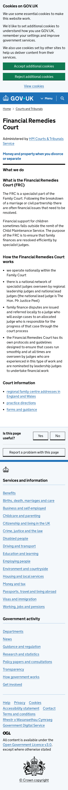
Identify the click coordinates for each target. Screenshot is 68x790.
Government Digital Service (24, 725)
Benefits (9, 493)
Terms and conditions (19, 714)
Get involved (12, 684)
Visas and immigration (19, 599)
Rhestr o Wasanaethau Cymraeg (27, 719)
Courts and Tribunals (29, 109)
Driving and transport (19, 546)
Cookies (35, 702)
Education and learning (20, 553)
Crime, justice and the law (23, 531)
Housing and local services (23, 576)
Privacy (19, 702)
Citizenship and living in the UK (26, 523)
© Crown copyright (34, 780)
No (60, 436)
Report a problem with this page (34, 452)
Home (7, 109)
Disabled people (15, 538)
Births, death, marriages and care (28, 500)
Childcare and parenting (21, 516)
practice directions (21, 403)
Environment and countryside (25, 569)
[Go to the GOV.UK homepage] (18, 98)
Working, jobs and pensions (24, 606)
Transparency (13, 669)
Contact (49, 708)
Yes (43, 436)
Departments (13, 631)
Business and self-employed (24, 508)
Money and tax (14, 584)
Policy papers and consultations (27, 662)
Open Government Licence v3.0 (27, 744)
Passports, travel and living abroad (29, 591)
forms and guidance (22, 409)
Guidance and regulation (22, 646)
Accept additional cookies (34, 66)
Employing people (16, 561)
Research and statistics (21, 654)
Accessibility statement (21, 708)
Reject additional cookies (34, 76)
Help (6, 702)
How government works (21, 677)
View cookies (34, 86)
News (7, 639)
